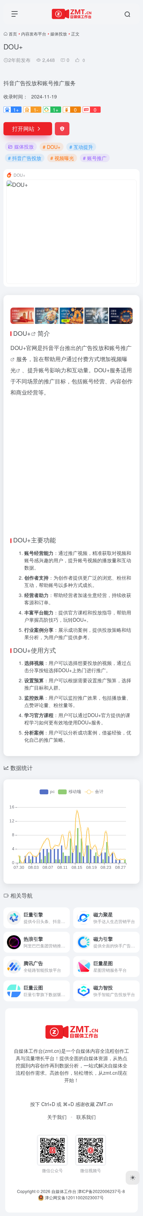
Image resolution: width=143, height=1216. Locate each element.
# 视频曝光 (62, 157)
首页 (13, 34)
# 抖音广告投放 (24, 157)
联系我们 (86, 1056)
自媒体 (83, 990)
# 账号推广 (95, 157)
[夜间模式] (133, 1178)
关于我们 (57, 1056)
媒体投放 (58, 34)
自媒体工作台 (63, 1131)
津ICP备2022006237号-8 (101, 1131)
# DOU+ (51, 146)
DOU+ (22, 332)
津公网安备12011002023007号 (74, 1137)
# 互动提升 (81, 146)
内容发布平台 (33, 34)
